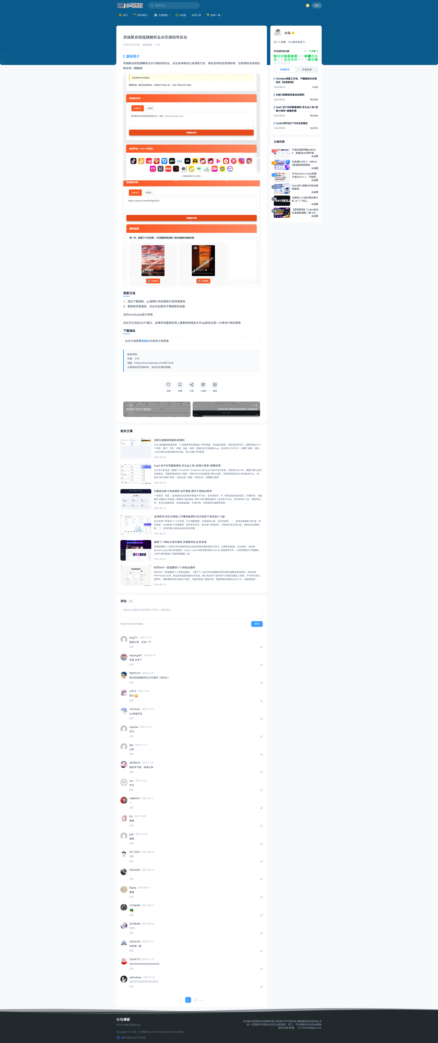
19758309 (134, 905)
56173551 (134, 852)
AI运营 (182, 15)
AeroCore (152, 1031)
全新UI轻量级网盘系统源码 (290, 94)
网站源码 (147, 44)
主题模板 (163, 15)
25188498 (134, 923)
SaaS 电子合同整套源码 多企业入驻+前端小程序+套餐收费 (297, 108)
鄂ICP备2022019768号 (133, 1037)
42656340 (134, 941)
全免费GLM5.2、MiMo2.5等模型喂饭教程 (304, 163)
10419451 (134, 709)
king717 (133, 637)
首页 (125, 15)
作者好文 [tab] (285, 69)
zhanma (133, 727)
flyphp (133, 887)
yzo (131, 780)
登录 (317, 5)
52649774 (134, 959)
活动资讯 (314, 128)
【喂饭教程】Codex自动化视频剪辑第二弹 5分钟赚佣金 (305, 211)
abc (131, 745)
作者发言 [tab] (307, 69)
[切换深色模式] (308, 5)
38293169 (134, 673)
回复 (131, 647)
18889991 (134, 798)
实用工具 (196, 15)
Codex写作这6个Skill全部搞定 (292, 123)
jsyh (131, 834)
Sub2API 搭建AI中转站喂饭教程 (305, 187)
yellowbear (135, 977)
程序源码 (142, 15)
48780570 (134, 762)
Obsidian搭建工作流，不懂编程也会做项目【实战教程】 (296, 80)
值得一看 (215, 15)
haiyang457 (135, 655)
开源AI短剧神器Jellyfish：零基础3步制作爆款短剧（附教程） (304, 151)
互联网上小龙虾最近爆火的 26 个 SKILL (305, 199)
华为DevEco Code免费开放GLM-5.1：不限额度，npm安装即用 (304, 175)
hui (131, 816)
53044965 (134, 870)
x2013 (132, 691)
